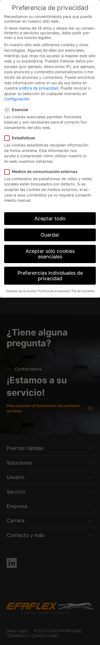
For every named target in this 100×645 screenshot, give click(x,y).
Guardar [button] (50, 235)
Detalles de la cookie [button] (21, 291)
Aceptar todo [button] (50, 218)
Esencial (20, 109)
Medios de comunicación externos (45, 171)
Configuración (16, 98)
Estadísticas (23, 137)
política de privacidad (38, 88)
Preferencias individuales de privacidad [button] (50, 275)
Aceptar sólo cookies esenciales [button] (50, 253)
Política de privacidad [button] (53, 291)
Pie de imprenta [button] (83, 291)
